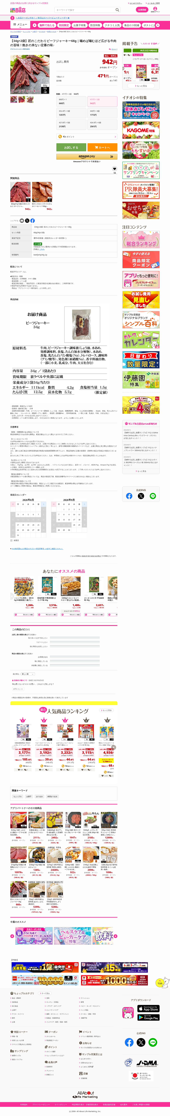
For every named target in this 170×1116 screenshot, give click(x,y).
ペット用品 (84, 1010)
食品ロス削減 (131, 25)
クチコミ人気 (112, 25)
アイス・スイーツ (18, 1014)
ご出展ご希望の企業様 (141, 1104)
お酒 (13, 1022)
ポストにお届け (152, 25)
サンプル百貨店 (15, 31)
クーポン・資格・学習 (88, 1014)
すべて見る (46, 993)
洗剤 (47, 998)
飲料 (13, 1018)
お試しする (71, 147)
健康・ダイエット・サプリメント (57, 1014)
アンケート (50, 1070)
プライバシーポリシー (41, 1104)
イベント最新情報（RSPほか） (91, 1036)
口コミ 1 (114, 49)
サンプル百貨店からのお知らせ (91, 1047)
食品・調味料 (16, 998)
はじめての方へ (136, 3)
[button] (34, 25)
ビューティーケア (52, 1010)
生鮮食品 (15, 1002)
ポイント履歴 (50, 1051)
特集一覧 (15, 1036)
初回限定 (64, 25)
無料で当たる (47, 25)
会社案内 (123, 1104)
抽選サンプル (16, 1055)
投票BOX (49, 1067)
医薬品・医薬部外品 (53, 1018)
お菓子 (34, 31)
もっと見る (107, 710)
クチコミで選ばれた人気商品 (21, 1044)
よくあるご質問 (153, 3)
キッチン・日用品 (52, 1002)
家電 (82, 1002)
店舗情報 (84, 1078)
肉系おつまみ (51, 31)
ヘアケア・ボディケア (53, 1006)
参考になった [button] (18, 689)
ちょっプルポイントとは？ (55, 1055)
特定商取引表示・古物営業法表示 (85, 1104)
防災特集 (95, 25)
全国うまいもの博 (18, 1040)
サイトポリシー (61, 1104)
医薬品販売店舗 (109, 1104)
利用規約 (23, 1104)
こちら (42, 249)
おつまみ (42, 31)
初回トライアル (17, 1059)
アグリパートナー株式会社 (20, 49)
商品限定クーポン (52, 1040)
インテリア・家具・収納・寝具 (56, 1022)
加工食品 (15, 1006)
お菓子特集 (79, 25)
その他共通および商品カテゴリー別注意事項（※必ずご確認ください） (37, 548)
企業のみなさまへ (87, 1063)
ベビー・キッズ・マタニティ (90, 1006)
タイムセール (50, 1036)
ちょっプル (26, 31)
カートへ (104, 147)
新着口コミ (50, 1074)
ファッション (85, 998)
